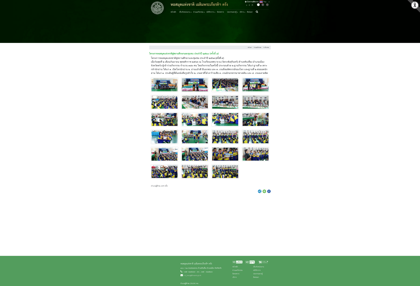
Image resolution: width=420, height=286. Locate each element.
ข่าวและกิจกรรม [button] (198, 12)
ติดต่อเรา (250, 12)
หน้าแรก (250, 47)
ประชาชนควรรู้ (258, 274)
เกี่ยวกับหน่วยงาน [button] (184, 12)
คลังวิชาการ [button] (210, 12)
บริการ (234, 277)
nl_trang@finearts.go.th (192, 275)
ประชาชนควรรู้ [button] (231, 12)
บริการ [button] (242, 12)
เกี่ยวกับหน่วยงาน (258, 267)
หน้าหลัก (173, 12)
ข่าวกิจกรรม (266, 47)
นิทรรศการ (220, 12)
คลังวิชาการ (257, 270)
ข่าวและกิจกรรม (257, 47)
